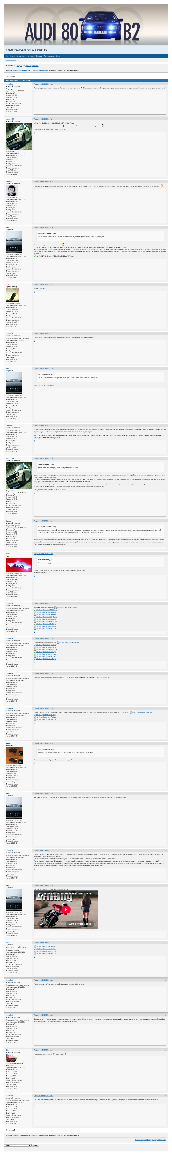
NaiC (7, 228)
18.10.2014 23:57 (47, 1095)
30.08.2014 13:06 (47, 458)
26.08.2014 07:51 (47, 119)
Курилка (43, 70)
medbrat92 (10, 119)
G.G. (7, 1050)
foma (8, 942)
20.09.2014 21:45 (47, 603)
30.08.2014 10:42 (47, 333)
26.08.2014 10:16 (47, 284)
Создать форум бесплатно (157, 1140)
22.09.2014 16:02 (47, 885)
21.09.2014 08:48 (47, 743)
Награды (30, 56)
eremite (9, 181)
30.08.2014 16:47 (47, 521)
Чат (7, 56)
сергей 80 (9, 84)
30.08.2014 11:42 (47, 425)
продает (42, 288)
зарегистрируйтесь (32, 66)
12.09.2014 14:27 (47, 554)
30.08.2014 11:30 (47, 368)
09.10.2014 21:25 (47, 980)
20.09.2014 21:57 (47, 673)
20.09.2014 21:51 (47, 638)
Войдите (19, 66)
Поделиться (38, 84)
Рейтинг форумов (141, 1140)
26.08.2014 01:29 (47, 84)
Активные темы (11, 60)
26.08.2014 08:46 (47, 181)
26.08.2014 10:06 (47, 227)
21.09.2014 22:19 (47, 850)
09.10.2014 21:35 (47, 1050)
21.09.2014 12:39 (47, 793)
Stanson (9, 426)
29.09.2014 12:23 (47, 942)
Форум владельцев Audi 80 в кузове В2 (23, 70)
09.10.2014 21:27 (47, 1015)
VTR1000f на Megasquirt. (102, 677)
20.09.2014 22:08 (47, 708)
